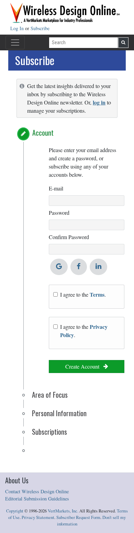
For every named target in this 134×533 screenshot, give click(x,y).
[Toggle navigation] (15, 42)
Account (43, 132)
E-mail (56, 188)
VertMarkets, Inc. (63, 511)
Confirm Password (69, 236)
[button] (23, 133)
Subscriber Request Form (78, 517)
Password (59, 212)
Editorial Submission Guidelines (37, 498)
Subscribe (40, 28)
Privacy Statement (38, 517)
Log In (17, 28)
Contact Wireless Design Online (37, 491)
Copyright (14, 511)
